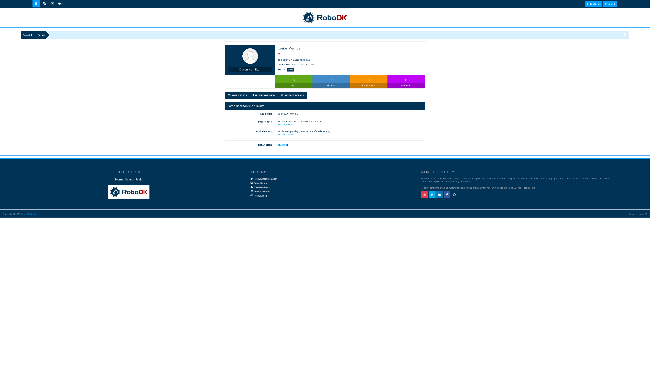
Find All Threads (286, 134)
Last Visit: (266, 113)
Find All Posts (284, 124)
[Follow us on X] (432, 194)
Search (130, 179)
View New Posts (262, 187)
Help (139, 179)
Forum (41, 34)
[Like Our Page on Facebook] (447, 194)
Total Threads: (263, 131)
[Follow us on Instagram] (454, 194)
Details (283, 144)
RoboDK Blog (260, 196)
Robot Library (260, 183)
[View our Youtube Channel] (424, 194)
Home (119, 179)
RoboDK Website (262, 191)
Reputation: (265, 144)
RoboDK (27, 34)
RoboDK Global (29, 214)
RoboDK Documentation (265, 179)
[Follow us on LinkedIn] (439, 194)
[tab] (237, 95)
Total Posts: (265, 121)
